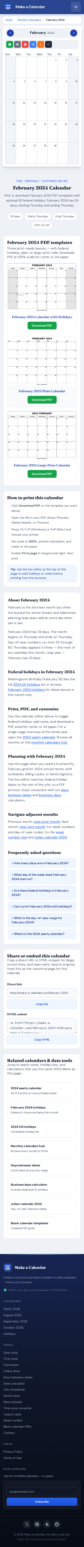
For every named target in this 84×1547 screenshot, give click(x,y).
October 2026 (13, 1327)
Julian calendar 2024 (50, 837)
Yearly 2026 (11, 1309)
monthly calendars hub (49, 742)
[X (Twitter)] (27, 1524)
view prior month (47, 822)
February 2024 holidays (26, 690)
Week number (13, 1420)
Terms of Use (12, 1458)
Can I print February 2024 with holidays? (43, 906)
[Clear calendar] (48, 44)
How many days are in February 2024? (41, 863)
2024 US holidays (26, 684)
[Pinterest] (37, 1524)
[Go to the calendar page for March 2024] (73, 33)
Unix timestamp (14, 1389)
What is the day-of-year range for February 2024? (37, 920)
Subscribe (42, 1501)
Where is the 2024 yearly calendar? (39, 934)
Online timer (11, 1371)
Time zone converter (17, 1408)
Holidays (9, 1334)
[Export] (40, 44)
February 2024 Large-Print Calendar (42, 465)
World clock (11, 1396)
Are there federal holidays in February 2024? (40, 893)
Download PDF (42, 325)
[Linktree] (47, 1524)
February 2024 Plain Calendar (42, 391)
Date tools (10, 1353)
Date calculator (14, 1383)
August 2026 (12, 1315)
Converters (11, 1365)
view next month (32, 827)
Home (8, 20)
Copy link (42, 1004)
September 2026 (15, 1321)
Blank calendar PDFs (17, 1426)
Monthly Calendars (29, 20)
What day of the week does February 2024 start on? (39, 877)
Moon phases (12, 1402)
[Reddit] (57, 1524)
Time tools (10, 1359)
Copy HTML (42, 1039)
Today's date (12, 1414)
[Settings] (17, 44)
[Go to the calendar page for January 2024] (10, 33)
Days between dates (18, 1377)
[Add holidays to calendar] (9, 44)
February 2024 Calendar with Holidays (42, 317)
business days (50, 795)
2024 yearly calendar (39, 737)
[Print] (25, 44)
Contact (9, 1433)
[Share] (33, 44)
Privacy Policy (13, 1452)
